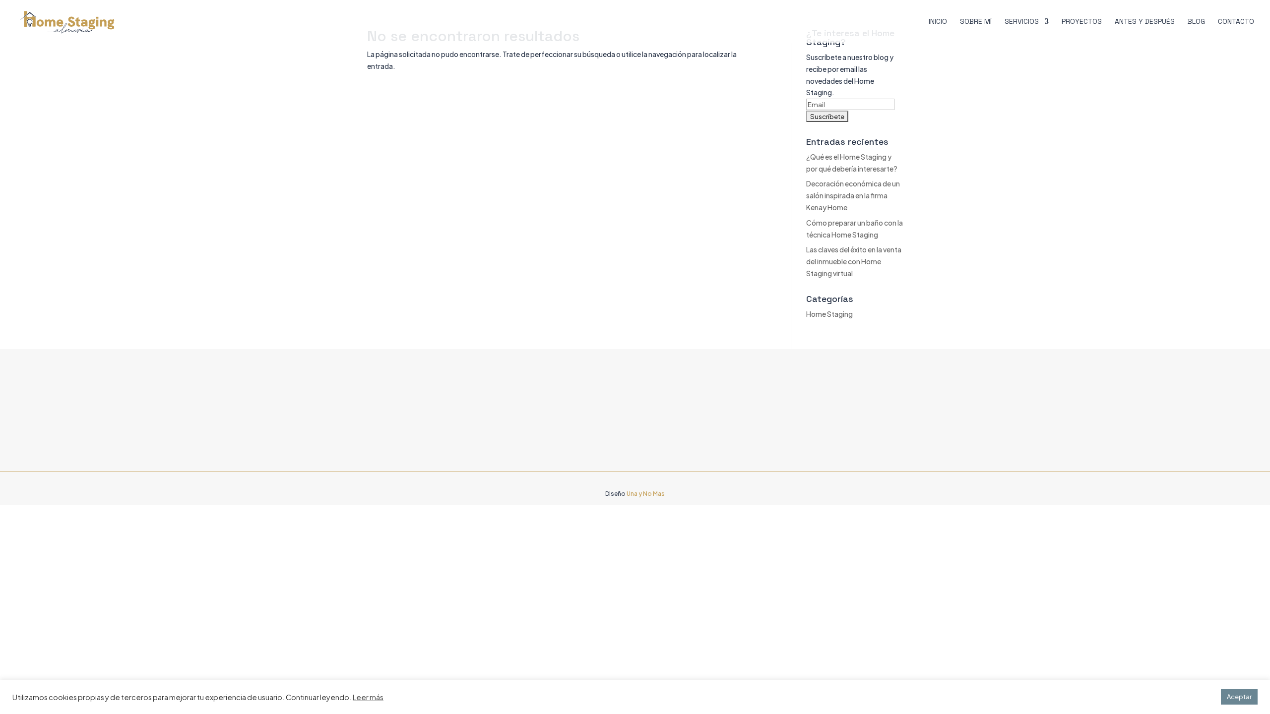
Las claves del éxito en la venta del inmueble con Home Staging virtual (853, 261)
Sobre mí (976, 22)
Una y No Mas (646, 493)
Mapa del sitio (559, 449)
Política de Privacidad (571, 415)
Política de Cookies (568, 432)
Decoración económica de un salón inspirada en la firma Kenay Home (853, 195)
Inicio (938, 22)
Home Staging (829, 313)
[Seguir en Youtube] (799, 452)
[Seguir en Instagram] (779, 452)
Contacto (1236, 22)
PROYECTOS (1082, 22)
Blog (1196, 22)
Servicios (1022, 22)
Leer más (368, 697)
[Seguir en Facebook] (759, 452)
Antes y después (1145, 22)
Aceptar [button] (1239, 697)
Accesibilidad (558, 397)
